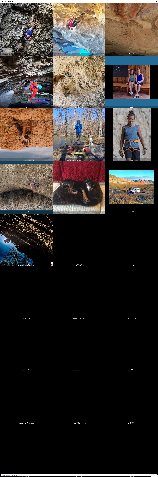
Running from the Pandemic (26, 160)
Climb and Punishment (26, 54)
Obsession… (26, 212)
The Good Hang (26, 318)
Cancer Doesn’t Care (79, 265)
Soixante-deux (131, 423)
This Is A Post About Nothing (79, 54)
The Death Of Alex (131, 318)
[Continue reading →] (26, 29)
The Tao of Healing (79, 107)
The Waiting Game (131, 370)
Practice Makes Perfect (79, 318)
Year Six (132, 107)
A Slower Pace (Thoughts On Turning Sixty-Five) (79, 160)
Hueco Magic (131, 54)
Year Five (79, 212)
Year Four (131, 265)
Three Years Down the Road (79, 370)
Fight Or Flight (26, 370)
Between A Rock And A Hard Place (26, 265)
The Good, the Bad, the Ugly (26, 423)
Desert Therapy (132, 212)
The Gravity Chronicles (7, 1)
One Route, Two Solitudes (79, 423)
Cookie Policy (17, 475)
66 (26, 107)
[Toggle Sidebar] (156, 1)
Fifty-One (131, 160)
